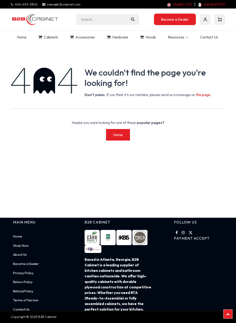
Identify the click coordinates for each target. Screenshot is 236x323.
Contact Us (21, 309)
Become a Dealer (175, 19)
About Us (20, 255)
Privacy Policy (23, 273)
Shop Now (21, 246)
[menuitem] (179, 4)
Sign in (205, 19)
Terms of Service (25, 300)
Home (118, 134)
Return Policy (22, 282)
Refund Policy (23, 291)
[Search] (132, 19)
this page (203, 94)
